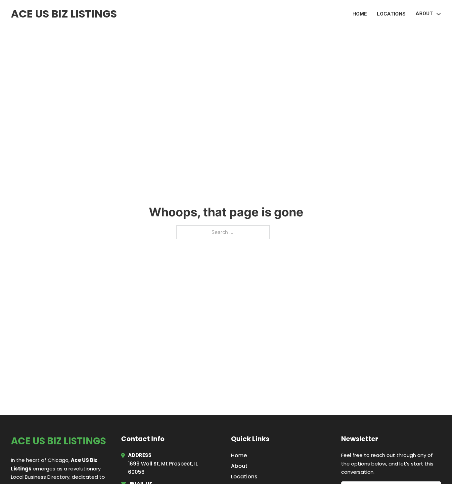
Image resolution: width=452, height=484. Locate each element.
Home (359, 14)
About (239, 466)
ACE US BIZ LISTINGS (64, 13)
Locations (391, 14)
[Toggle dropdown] (438, 14)
